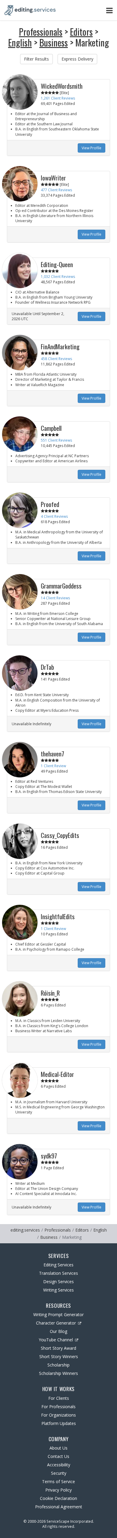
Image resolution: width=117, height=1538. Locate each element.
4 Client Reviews (54, 516)
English (20, 42)
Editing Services (59, 1265)
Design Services (58, 1281)
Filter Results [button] (36, 59)
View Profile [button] (91, 148)
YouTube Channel (56, 1340)
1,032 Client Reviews (58, 276)
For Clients (58, 1398)
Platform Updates (58, 1423)
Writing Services (58, 1290)
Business (53, 42)
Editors (81, 31)
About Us (59, 1448)
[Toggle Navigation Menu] (109, 10)
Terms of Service (58, 1481)
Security (58, 1473)
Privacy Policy (58, 1490)
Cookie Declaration (58, 1498)
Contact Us (58, 1456)
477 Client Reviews (56, 189)
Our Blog (58, 1331)
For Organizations (58, 1415)
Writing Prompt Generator (58, 1314)
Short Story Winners (58, 1356)
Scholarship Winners (58, 1373)
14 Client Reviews (55, 598)
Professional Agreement (58, 1507)
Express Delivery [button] (77, 59)
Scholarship (58, 1365)
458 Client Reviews (56, 358)
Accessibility (58, 1465)
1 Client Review (53, 765)
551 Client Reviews (56, 440)
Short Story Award (58, 1348)
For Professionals (58, 1406)
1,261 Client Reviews (58, 98)
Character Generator (56, 1323)
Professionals (40, 31)
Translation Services (58, 1273)
